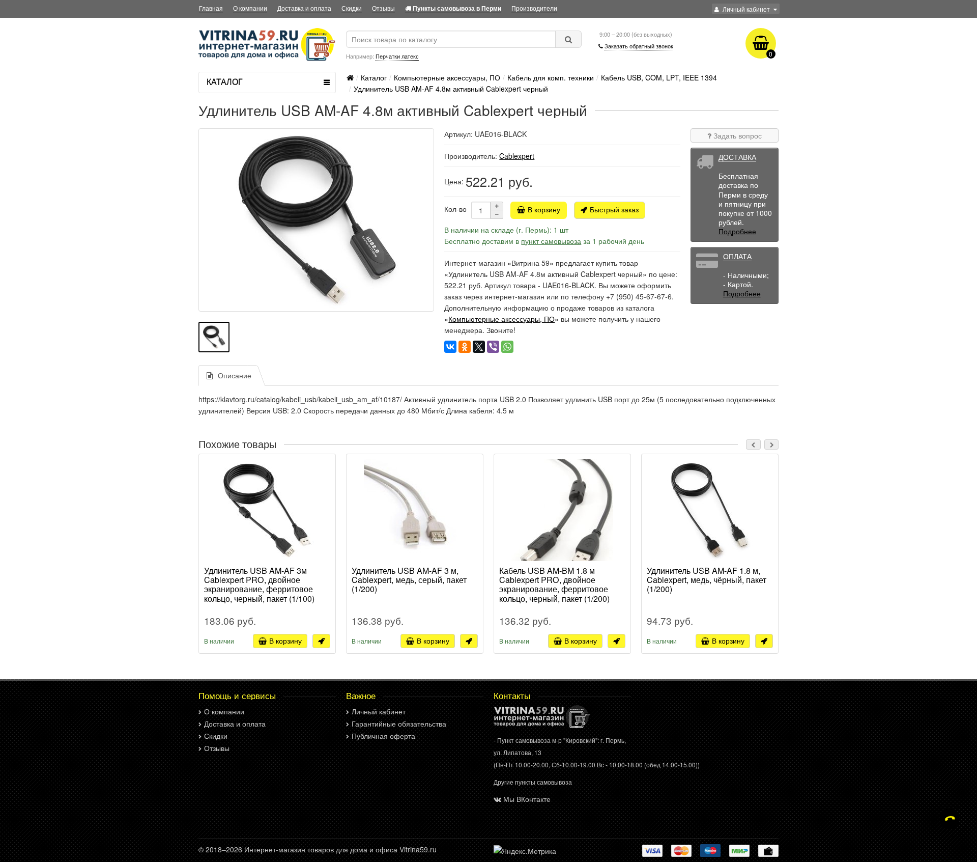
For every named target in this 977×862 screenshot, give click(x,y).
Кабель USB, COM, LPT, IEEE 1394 (659, 77)
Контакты (512, 695)
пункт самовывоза (551, 241)
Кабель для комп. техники (550, 77)
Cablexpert (516, 156)
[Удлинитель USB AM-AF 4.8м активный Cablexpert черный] (316, 220)
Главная (211, 8)
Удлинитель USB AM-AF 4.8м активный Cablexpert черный (451, 89)
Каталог (374, 77)
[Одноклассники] (464, 347)
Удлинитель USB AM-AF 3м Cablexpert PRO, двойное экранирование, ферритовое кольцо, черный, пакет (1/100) (259, 584)
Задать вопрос (736, 135)
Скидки (351, 8)
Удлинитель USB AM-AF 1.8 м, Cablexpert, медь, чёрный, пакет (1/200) (706, 580)
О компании (250, 8)
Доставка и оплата (304, 8)
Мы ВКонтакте (527, 799)
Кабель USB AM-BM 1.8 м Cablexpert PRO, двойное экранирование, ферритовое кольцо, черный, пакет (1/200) (554, 584)
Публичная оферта (383, 736)
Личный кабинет (379, 711)
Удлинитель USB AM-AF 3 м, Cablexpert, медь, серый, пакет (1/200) (409, 580)
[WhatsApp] (507, 347)
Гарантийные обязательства (399, 723)
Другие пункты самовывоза (533, 781)
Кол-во (455, 209)
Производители (534, 8)
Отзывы (383, 8)
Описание (234, 375)
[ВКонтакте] (450, 347)
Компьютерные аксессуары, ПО (447, 77)
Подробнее (737, 231)
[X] (479, 347)
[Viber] (493, 347)
